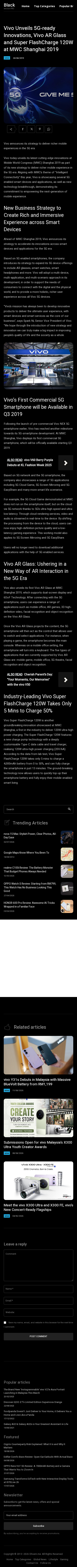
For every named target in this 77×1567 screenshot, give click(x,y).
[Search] (69, 809)
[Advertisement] (38, 958)
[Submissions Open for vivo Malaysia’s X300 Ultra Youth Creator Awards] (38, 1118)
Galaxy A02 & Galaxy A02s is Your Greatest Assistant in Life (36, 1424)
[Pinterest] (40, 129)
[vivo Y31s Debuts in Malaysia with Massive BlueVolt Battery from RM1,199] (38, 1055)
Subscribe (38, 1526)
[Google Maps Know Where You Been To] (67, 854)
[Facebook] (22, 129)
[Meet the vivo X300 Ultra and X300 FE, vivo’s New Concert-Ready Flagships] (38, 1180)
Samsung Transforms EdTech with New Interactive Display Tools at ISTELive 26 (38, 1480)
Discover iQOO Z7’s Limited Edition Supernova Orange (33, 1402)
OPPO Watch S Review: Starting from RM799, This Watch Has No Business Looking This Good (30, 887)
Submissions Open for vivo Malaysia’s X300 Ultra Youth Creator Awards (38, 1145)
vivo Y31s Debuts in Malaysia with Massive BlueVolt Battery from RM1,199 (37, 1082)
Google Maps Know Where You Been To (26, 853)
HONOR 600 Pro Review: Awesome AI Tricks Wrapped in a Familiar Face (29, 905)
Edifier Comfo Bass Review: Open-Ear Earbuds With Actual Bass (38, 1457)
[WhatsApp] (48, 129)
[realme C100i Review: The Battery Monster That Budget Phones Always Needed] (67, 871)
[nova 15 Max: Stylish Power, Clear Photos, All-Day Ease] (67, 837)
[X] (31, 129)
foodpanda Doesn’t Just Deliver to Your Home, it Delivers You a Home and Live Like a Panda (37, 1413)
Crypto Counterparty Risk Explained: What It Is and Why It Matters (34, 1445)
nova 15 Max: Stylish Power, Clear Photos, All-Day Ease (30, 836)
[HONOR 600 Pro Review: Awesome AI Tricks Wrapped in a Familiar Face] (67, 906)
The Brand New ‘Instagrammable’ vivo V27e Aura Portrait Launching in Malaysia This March (34, 1391)
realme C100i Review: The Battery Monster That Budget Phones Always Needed (28, 870)
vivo (7, 57)
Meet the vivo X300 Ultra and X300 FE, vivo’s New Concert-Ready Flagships (38, 1208)
